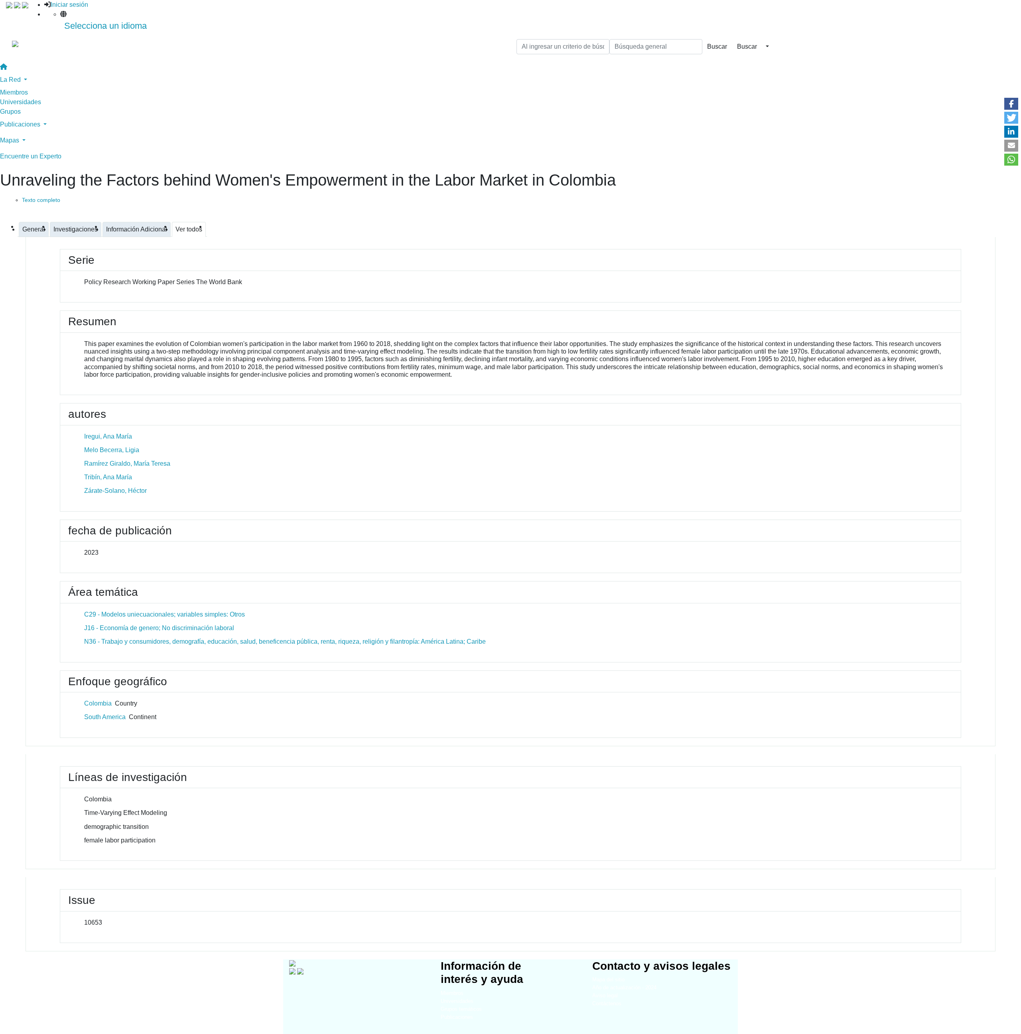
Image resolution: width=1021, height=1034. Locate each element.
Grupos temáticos (461, 1009)
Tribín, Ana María (108, 477)
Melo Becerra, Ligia (111, 450)
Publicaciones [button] (21, 124)
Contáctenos (606, 1003)
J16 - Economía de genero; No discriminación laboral (159, 628)
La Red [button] (11, 79)
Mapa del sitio (608, 980)
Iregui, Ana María (108, 436)
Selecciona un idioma (105, 26)
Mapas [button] (10, 140)
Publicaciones (457, 1017)
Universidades (20, 102)
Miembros (14, 92)
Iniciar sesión (69, 4)
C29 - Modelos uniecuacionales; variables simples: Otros (164, 614)
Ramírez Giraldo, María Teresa (127, 463)
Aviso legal (605, 995)
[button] (1011, 104)
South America (105, 717)
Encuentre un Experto (30, 156)
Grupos (10, 111)
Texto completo (41, 200)
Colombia (98, 703)
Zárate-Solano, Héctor (115, 490)
